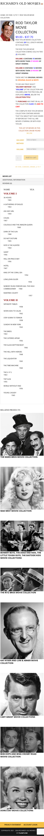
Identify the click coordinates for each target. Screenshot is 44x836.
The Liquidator (10, 358)
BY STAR (9, 15)
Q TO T (16, 15)
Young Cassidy (10, 393)
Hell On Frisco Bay (11, 259)
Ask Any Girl (9, 211)
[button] (11, 24)
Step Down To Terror (13, 318)
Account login (30, 825)
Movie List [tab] (7, 176)
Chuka (6, 218)
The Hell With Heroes (13, 352)
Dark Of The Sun (11, 232)
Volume (19, 149)
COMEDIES (25, 167)
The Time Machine (11, 365)
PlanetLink (23, 833)
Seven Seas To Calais (12, 311)
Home (2, 15)
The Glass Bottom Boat (14, 345)
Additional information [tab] (14, 180)
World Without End (12, 386)
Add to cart (31, 157)
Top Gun (7, 379)
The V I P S (8, 372)
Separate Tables (10, 304)
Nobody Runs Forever (13, 286)
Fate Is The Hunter (11, 245)
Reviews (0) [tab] (7, 183)
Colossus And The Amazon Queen (18, 225)
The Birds (8, 331)
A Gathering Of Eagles (13, 204)
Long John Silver (11, 279)
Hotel (6, 266)
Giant (6, 252)
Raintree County (11, 293)
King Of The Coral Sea (13, 272)
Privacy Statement (12, 825)
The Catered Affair (12, 338)
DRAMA (32, 167)
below (29, 133)
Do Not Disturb (10, 238)
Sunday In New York (12, 324)
